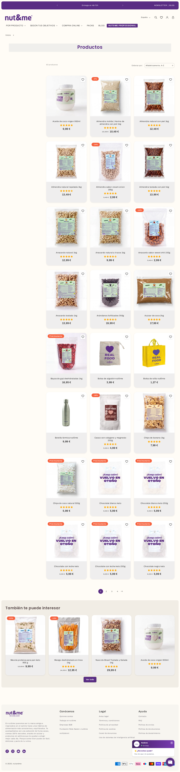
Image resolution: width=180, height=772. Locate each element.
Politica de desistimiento (149, 733)
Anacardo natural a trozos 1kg (110, 253)
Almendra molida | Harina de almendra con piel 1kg (110, 122)
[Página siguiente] (121, 591)
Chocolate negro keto (154, 566)
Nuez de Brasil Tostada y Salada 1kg (111, 661)
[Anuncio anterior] (57, 5)
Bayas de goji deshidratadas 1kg (67, 379)
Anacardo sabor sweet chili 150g (154, 253)
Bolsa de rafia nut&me (154, 379)
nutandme (17, 764)
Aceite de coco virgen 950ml (66, 121)
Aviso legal (104, 716)
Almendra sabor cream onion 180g (110, 188)
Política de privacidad (108, 725)
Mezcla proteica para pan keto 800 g (25, 661)
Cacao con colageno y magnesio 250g (110, 439)
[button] (155, 17)
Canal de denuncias (107, 733)
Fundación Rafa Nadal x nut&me (74, 729)
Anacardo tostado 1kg (66, 316)
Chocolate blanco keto (110, 503)
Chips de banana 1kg (154, 438)
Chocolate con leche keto (66, 566)
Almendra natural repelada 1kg (66, 187)
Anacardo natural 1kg (66, 253)
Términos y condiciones (109, 721)
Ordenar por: (137, 65)
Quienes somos (66, 716)
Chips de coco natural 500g (66, 503)
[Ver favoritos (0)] (161, 17)
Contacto (143, 716)
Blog (172, 5)
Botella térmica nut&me (66, 438)
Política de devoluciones (149, 729)
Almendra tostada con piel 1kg (154, 187)
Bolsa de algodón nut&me (110, 379)
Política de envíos (146, 725)
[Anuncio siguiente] (123, 5)
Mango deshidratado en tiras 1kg (68, 661)
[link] (90, 679)
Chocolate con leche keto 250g (110, 566)
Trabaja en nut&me (68, 721)
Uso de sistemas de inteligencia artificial (117, 737)
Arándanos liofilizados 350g (110, 316)
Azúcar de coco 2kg (154, 316)
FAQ (140, 721)
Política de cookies (107, 729)
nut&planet (64, 733)
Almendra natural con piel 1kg (154, 121)
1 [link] (100, 591)
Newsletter (160, 5)
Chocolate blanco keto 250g (154, 503)
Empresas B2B (66, 725)
